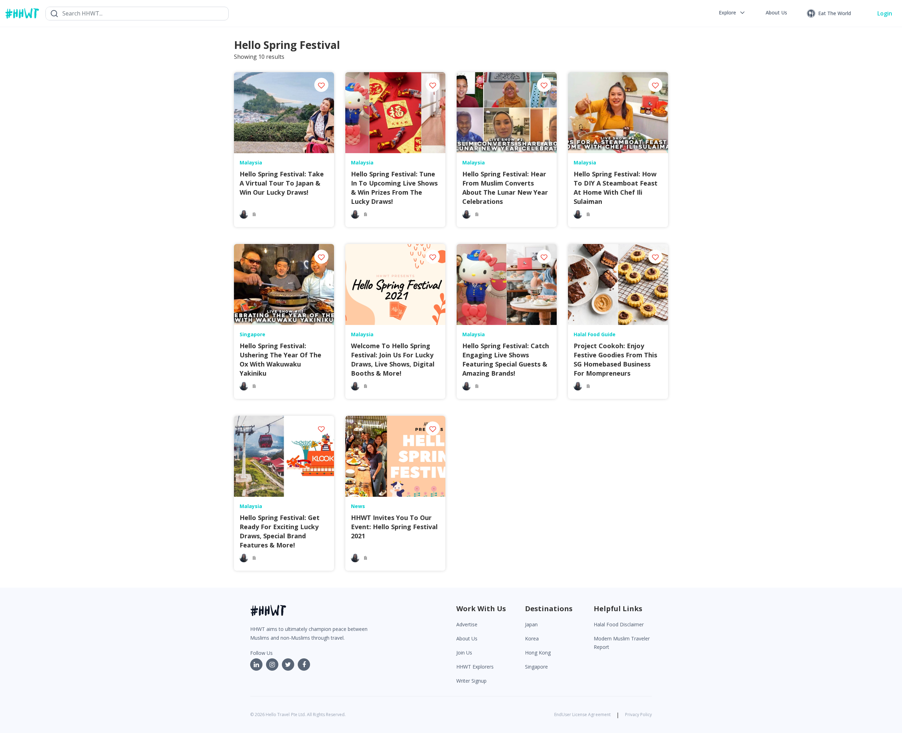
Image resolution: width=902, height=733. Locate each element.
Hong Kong (538, 652)
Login (884, 13)
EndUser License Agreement (582, 715)
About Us (466, 638)
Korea (532, 638)
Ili (254, 214)
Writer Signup (471, 680)
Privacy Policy (638, 715)
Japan (531, 624)
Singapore (536, 666)
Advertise (466, 624)
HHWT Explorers (475, 666)
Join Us (464, 652)
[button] (732, 13)
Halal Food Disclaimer (619, 624)
